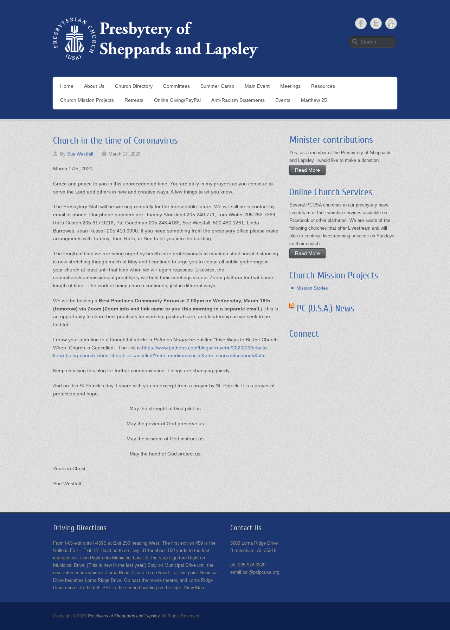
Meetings (290, 86)
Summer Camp (217, 86)
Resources (323, 86)
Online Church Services (330, 192)
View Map (194, 587)
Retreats (133, 100)
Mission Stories (312, 288)
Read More (307, 170)
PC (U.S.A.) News (325, 308)
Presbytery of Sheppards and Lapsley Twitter (376, 23)
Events (282, 100)
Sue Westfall (80, 154)
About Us (94, 86)
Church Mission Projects (87, 100)
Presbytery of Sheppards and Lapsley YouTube (391, 23)
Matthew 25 (314, 100)
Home (66, 86)
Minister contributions (331, 139)
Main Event (257, 86)
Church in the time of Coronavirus (115, 140)
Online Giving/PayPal (177, 100)
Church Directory (134, 86)
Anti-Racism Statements (238, 100)
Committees (176, 86)
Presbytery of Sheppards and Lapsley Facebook (361, 23)
